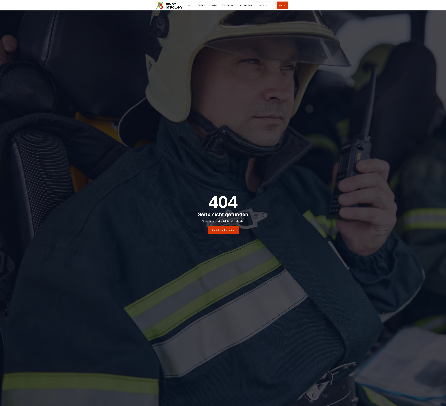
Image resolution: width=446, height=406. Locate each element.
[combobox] (264, 5)
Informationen (246, 5)
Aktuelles (213, 5)
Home (190, 5)
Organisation (227, 5)
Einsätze (201, 5)
